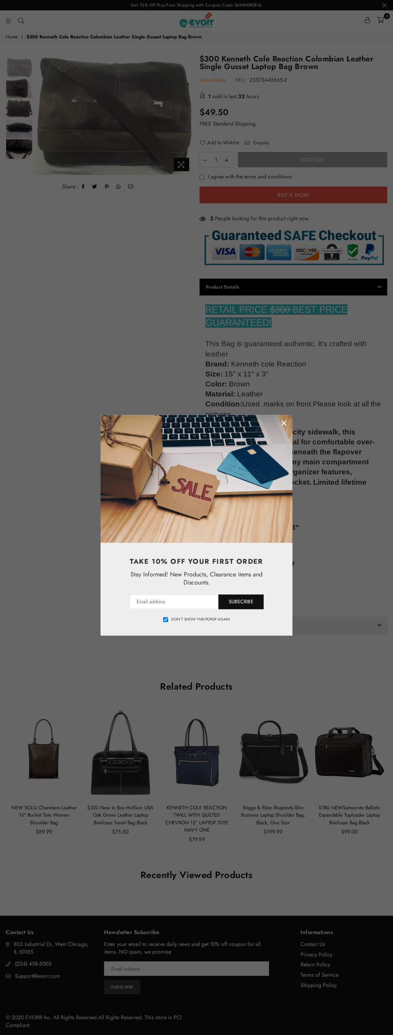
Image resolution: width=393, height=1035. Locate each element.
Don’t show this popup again (200, 619)
